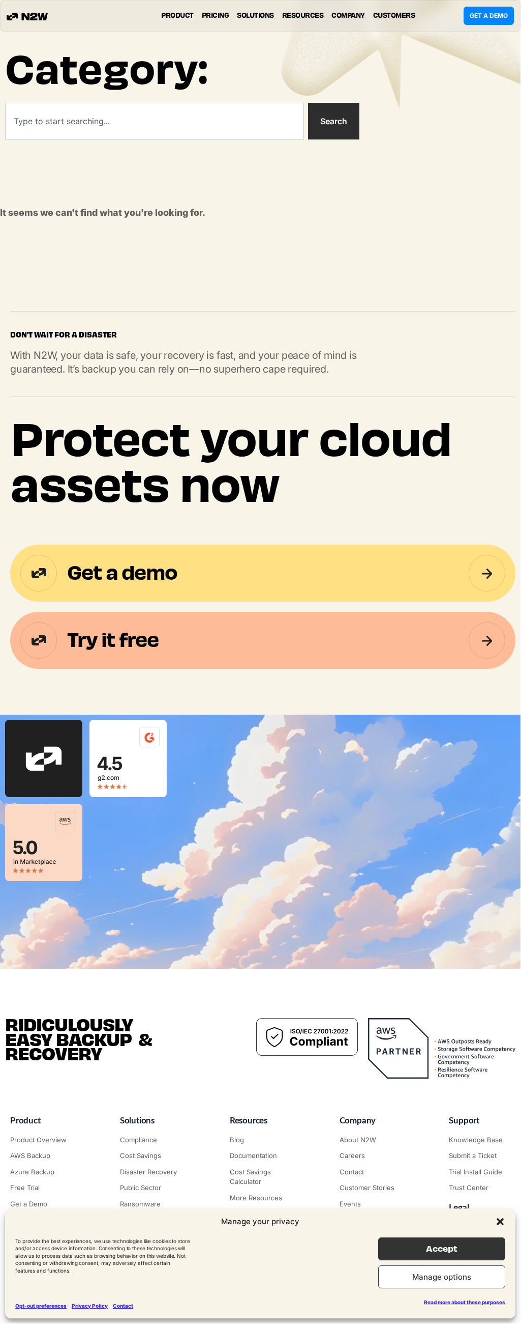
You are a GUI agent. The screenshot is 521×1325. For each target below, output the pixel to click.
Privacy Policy (90, 1306)
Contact (123, 1306)
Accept (441, 1249)
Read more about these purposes (464, 1302)
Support (464, 1120)
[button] (500, 1222)
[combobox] (154, 121)
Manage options (441, 1277)
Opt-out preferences (41, 1306)
